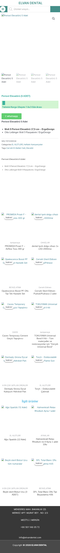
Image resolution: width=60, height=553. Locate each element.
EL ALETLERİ (17, 144)
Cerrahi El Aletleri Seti (15, 148)
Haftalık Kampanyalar (33, 144)
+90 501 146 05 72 (30, 527)
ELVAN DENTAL (30, 3)
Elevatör (30, 148)
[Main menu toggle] (3, 9)
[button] (53, 18)
